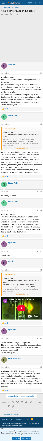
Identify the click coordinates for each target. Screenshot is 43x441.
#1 (41, 73)
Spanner (6, 14)
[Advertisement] (21, 39)
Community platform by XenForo (21, 423)
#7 (41, 338)
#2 (41, 124)
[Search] (40, 2)
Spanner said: (7, 129)
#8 (41, 367)
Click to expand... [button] (22, 148)
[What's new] (35, 2)
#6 (41, 270)
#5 (41, 251)
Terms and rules (7, 419)
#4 (41, 210)
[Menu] (3, 2)
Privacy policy (19, 419)
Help (27, 419)
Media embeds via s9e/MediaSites (12, 425)
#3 (41, 192)
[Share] (37, 73)
